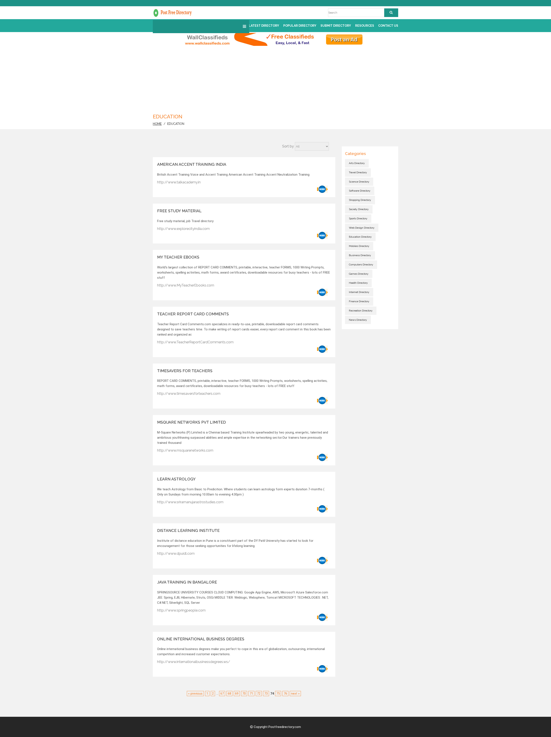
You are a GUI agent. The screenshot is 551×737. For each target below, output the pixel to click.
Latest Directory (264, 25)
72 (258, 693)
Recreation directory (361, 310)
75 (278, 693)
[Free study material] (322, 235)
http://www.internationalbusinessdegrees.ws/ (193, 662)
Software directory (359, 190)
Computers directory (361, 264)
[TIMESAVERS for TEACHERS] (322, 400)
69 (236, 693)
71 (251, 693)
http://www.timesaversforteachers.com (188, 394)
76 (285, 693)
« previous (195, 693)
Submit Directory (335, 25)
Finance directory (359, 301)
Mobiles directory (359, 246)
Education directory (360, 236)
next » (295, 693)
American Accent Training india (191, 164)
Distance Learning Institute (188, 530)
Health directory (358, 282)
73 (266, 693)
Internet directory (359, 292)
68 (229, 693)
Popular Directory (299, 25)
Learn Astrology (176, 479)
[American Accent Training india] (322, 189)
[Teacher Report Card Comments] (322, 349)
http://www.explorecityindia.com (183, 229)
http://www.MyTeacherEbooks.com (185, 285)
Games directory (358, 273)
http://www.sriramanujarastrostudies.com (190, 502)
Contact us (388, 25)
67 (222, 693)
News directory (358, 319)
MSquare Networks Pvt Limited (191, 422)
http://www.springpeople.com (181, 610)
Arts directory (357, 163)
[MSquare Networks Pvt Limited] (322, 457)
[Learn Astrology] (322, 508)
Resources (364, 25)
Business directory (360, 255)
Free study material (179, 211)
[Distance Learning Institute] (322, 560)
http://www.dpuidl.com (176, 553)
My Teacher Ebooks (178, 257)
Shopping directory (360, 199)
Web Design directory (362, 227)
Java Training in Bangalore (187, 582)
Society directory (359, 209)
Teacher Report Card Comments (193, 314)
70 (244, 693)
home (157, 123)
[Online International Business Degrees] (322, 668)
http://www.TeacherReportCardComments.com (195, 342)
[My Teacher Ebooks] (322, 292)
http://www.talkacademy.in (179, 182)
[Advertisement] (275, 78)
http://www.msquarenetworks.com (185, 450)
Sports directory (358, 218)
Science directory (359, 181)
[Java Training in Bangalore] (322, 617)
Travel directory (358, 172)
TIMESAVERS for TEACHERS (184, 370)
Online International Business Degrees (200, 639)
